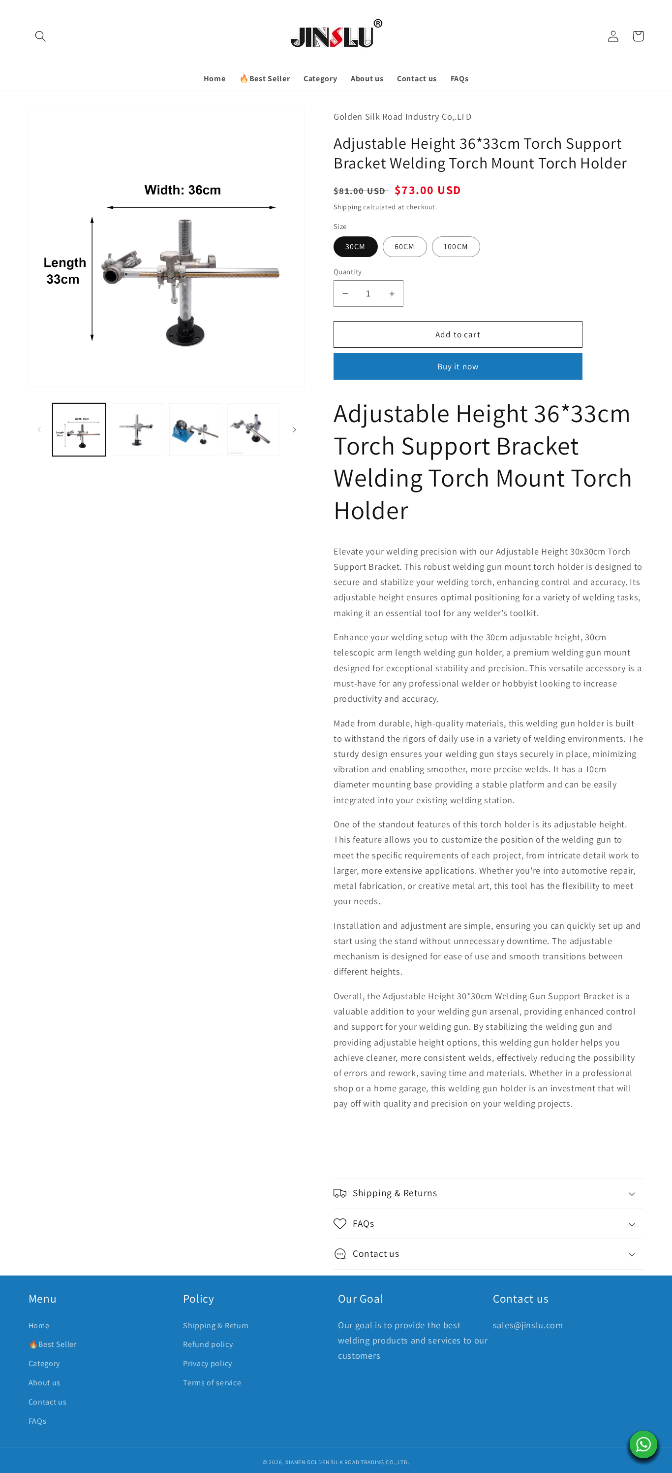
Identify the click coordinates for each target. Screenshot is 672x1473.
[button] (41, 36)
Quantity (348, 271)
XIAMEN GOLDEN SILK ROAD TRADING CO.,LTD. (347, 1462)
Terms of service (212, 1382)
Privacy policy (207, 1363)
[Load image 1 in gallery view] (79, 429)
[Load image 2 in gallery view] (137, 429)
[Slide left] (39, 429)
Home (39, 1325)
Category (45, 1363)
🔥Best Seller (53, 1344)
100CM (456, 246)
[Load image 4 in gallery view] (253, 429)
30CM (355, 246)
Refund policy (208, 1344)
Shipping (347, 206)
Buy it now (458, 366)
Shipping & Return (216, 1325)
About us (45, 1382)
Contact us (48, 1402)
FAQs (38, 1421)
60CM (405, 246)
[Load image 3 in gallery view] (195, 429)
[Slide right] (294, 429)
